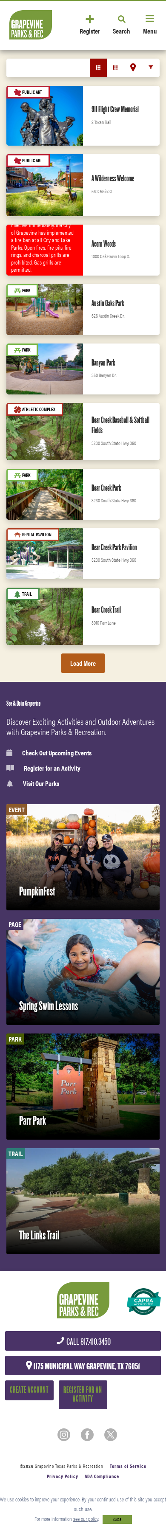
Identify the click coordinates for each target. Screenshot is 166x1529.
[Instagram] (63, 1434)
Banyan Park (103, 362)
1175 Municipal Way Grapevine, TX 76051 (86, 1366)
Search (121, 30)
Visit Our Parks (41, 783)
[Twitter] (110, 1434)
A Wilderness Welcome (113, 178)
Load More (83, 663)
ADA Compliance (102, 1476)
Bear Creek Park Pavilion (114, 547)
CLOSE (117, 1519)
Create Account (29, 1389)
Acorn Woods (104, 243)
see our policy (85, 1519)
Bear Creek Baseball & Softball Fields (120, 425)
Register (90, 30)
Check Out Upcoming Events (57, 752)
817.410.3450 (88, 1342)
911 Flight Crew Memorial (115, 109)
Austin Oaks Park (108, 303)
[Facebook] (87, 1434)
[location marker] (133, 67)
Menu (150, 30)
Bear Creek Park (106, 488)
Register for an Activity (52, 768)
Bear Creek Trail (106, 609)
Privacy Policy (62, 1476)
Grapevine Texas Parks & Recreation (69, 1466)
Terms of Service (128, 1466)
